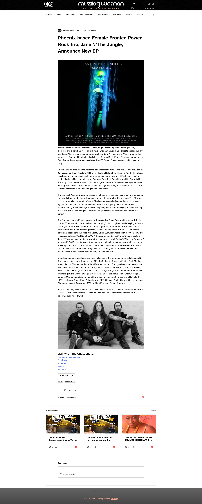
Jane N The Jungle (66, 375)
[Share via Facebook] (59, 390)
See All (153, 410)
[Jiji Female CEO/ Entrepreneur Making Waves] (63, 424)
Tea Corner (117, 14)
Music (59, 14)
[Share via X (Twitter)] (64, 390)
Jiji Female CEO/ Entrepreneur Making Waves (63, 438)
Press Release (103, 14)
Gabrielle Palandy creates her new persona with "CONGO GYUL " (100, 438)
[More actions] (142, 30)
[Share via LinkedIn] (70, 390)
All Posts (49, 14)
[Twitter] (149, 4)
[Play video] (101, 325)
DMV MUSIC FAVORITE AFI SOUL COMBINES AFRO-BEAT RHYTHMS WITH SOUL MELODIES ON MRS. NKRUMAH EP (138, 438)
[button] (153, 15)
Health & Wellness (86, 14)
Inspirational (70, 14)
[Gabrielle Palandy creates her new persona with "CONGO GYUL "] (101, 424)
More (138, 14)
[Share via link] (76, 390)
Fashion (129, 14)
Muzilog (114, 499)
